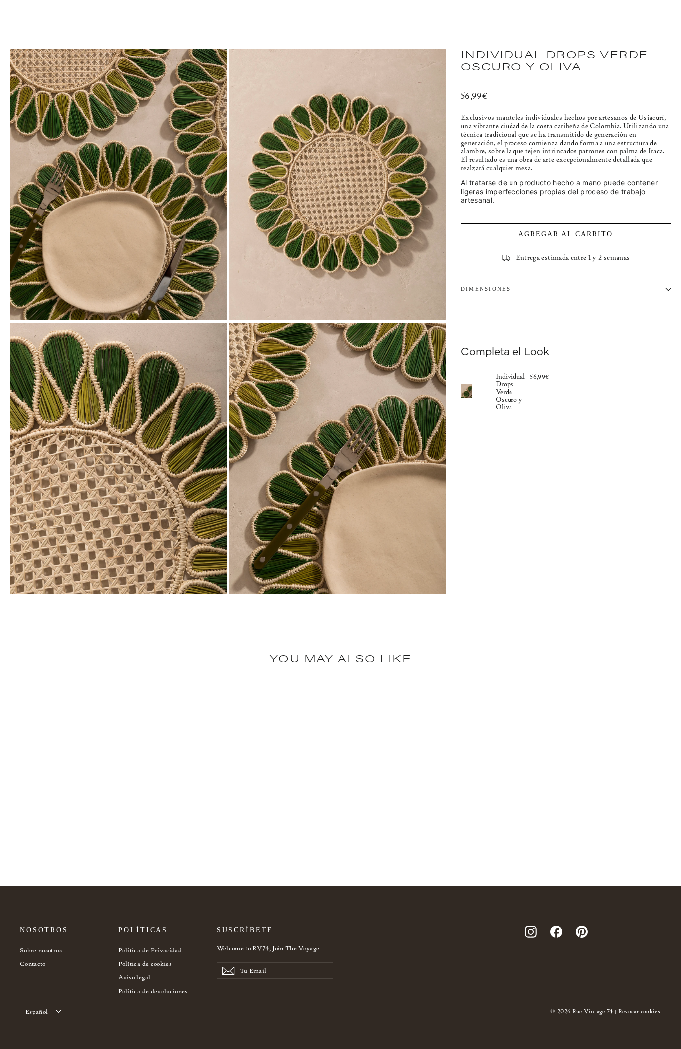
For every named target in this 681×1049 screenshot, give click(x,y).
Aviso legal (134, 977)
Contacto (33, 963)
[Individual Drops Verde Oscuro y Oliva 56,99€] (478, 391)
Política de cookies (144, 963)
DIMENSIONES (486, 289)
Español (36, 1011)
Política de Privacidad (150, 950)
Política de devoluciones (152, 991)
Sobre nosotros (41, 950)
